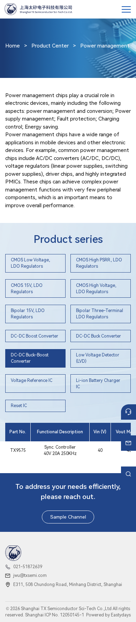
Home (12, 46)
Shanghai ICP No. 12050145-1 (54, 615)
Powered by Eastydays (108, 615)
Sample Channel (68, 517)
